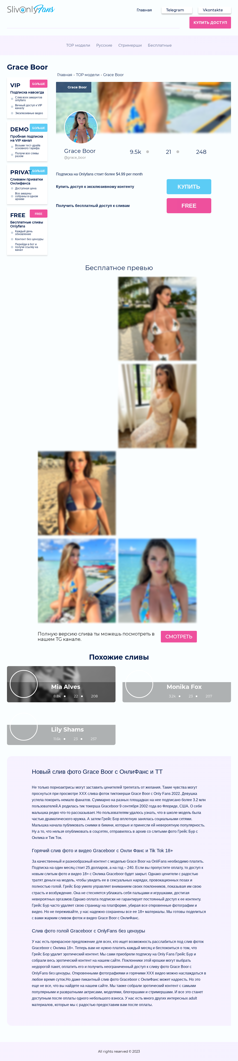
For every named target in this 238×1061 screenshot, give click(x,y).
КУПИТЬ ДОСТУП (210, 22)
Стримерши (130, 45)
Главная (144, 10)
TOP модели (78, 45)
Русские (104, 45)
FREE (38, 214)
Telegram (175, 10)
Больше (38, 84)
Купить (189, 187)
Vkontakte (213, 10)
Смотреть (178, 636)
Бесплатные (160, 45)
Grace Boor (77, 87)
